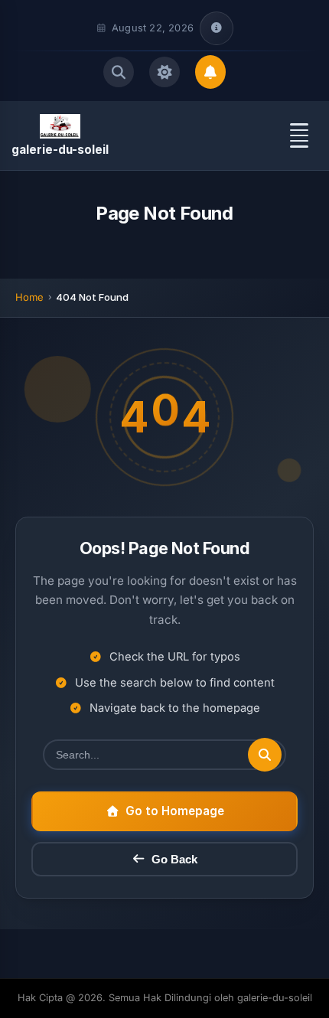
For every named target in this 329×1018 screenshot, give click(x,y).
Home (29, 297)
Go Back (174, 859)
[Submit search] (265, 755)
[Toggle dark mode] (164, 72)
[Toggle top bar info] (216, 28)
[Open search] (118, 72)
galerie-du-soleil (60, 149)
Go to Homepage (174, 811)
